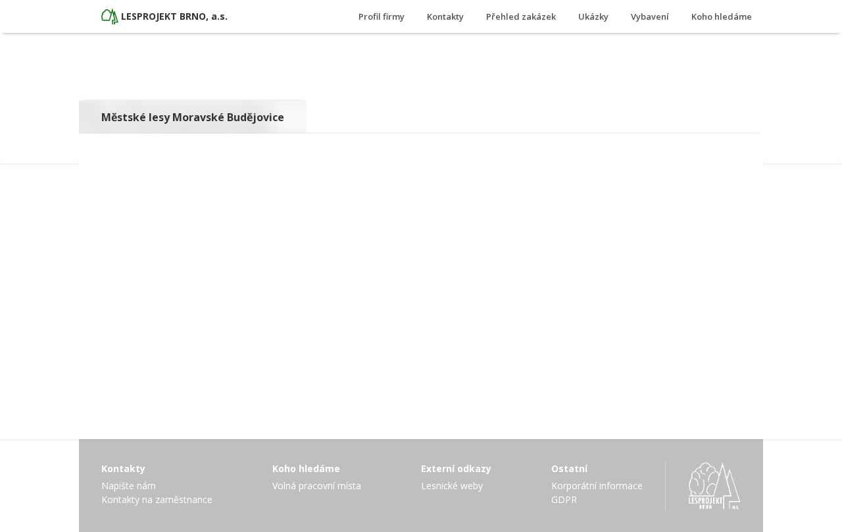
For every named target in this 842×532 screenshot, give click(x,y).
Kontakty (445, 16)
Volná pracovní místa (316, 485)
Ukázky (593, 16)
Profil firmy (382, 16)
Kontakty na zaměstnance (156, 499)
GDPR (564, 499)
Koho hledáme (721, 16)
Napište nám (128, 485)
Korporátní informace (597, 485)
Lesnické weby (452, 485)
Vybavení (650, 16)
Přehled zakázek (521, 16)
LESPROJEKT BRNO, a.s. (174, 16)
